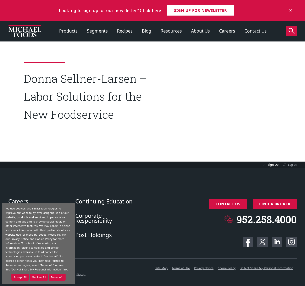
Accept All (20, 277)
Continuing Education (104, 201)
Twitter (262, 242)
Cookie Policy (226, 268)
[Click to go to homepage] (24, 31)
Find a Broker (274, 203)
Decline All (39, 277)
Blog (146, 31)
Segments (97, 31)
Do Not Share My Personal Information (266, 268)
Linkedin (277, 242)
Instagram (291, 242)
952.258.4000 (266, 219)
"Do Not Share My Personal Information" (36, 269)
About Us (200, 31)
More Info (57, 277)
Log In (292, 165)
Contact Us (255, 31)
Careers (227, 31)
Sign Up (273, 165)
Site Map (161, 268)
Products (68, 31)
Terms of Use (181, 268)
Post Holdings (93, 234)
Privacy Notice (204, 268)
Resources (171, 31)
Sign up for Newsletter (200, 10)
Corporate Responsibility (93, 218)
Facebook (248, 242)
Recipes (125, 31)
